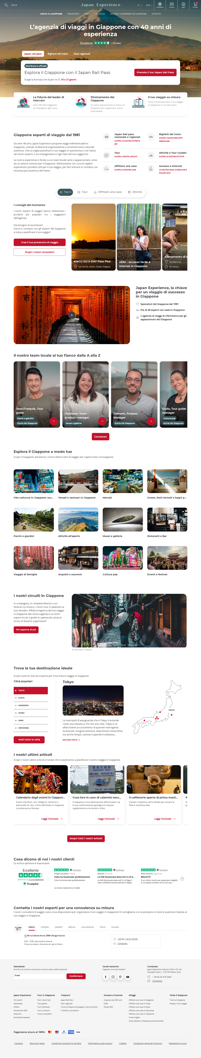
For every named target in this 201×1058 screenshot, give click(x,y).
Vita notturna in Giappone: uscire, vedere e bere (34, 498)
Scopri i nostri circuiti (125, 156)
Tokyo (21, 690)
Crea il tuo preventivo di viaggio (39, 242)
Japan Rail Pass (67, 1000)
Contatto (18, 1043)
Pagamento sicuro (178, 1043)
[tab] (33, 54)
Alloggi (100, 14)
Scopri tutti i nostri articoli (86, 838)
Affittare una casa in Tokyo (140, 1003)
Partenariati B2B (20, 1010)
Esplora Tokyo (70, 740)
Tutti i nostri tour (44, 1000)
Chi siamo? (18, 1000)
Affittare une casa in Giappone (141, 1000)
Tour (87, 14)
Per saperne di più (26, 630)
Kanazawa (23, 705)
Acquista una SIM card (113, 1000)
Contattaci (100, 436)
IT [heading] (138, 5)
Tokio (103, 927)
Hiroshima (23, 728)
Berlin (71, 927)
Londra (45, 927)
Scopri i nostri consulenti (39, 252)
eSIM (106, 1003)
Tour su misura (43, 1010)
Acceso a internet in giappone (128, 14)
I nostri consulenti (44, 1014)
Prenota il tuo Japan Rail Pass (155, 72)
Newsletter (18, 1003)
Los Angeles (87, 927)
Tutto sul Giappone (177, 1000)
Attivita (156, 14)
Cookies (123, 1043)
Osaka (21, 713)
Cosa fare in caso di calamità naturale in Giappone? (97, 797)
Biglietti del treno (58, 53)
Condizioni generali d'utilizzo (147, 1043)
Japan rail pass (33, 53)
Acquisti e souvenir (70, 574)
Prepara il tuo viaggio (178, 1003)
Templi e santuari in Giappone (76, 498)
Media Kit (17, 1014)
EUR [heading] (148, 5)
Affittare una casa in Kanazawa (141, 1010)
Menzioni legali (37, 1043)
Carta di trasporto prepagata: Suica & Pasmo (79, 1007)
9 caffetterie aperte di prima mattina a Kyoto (153, 797)
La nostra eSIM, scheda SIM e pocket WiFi (173, 171)
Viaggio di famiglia (25, 574)
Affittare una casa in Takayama (141, 1014)
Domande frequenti (22, 1017)
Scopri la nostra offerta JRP (127, 142)
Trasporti (73, 14)
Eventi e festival (157, 574)
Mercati (107, 498)
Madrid (59, 927)
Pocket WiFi (108, 1007)
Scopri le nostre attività (171, 156)
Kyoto (21, 698)
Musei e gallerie (112, 536)
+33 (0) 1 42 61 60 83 (125, 938)
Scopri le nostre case (125, 170)
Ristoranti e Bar (157, 536)
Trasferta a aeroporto (70, 1010)
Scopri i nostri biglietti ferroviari (171, 139)
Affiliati (16, 1007)
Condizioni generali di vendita (66, 1043)
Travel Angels (134, 1017)
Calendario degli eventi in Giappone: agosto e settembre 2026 (40, 797)
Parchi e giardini (24, 536)
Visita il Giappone (51, 14)
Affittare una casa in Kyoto (139, 1007)
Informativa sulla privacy (100, 1043)
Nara (20, 720)
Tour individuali (43, 1007)
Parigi (32, 927)
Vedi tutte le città (29, 739)
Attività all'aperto (69, 536)
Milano (115, 927)
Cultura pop (110, 574)
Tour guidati (42, 1003)
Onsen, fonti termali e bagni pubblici (167, 498)
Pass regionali (82, 53)
